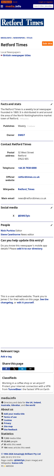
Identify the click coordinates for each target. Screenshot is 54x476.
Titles (29, 38)
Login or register (46, 2)
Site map (8, 426)
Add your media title (14, 413)
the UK (29, 402)
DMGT (21, 135)
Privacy (7, 423)
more (15, 2)
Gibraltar (15, 405)
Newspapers (19, 38)
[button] (6, 368)
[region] (27, 80)
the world (30, 405)
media (13, 6)
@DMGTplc (24, 215)
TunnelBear (14, 389)
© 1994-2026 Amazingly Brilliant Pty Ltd (21, 454)
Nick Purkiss (8, 230)
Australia (5, 405)
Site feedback (10, 429)
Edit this (47, 43)
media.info (6, 38)
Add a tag (6, 356)
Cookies (8, 420)
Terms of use (10, 417)
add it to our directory (29, 248)
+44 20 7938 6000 (27, 167)
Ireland (37, 402)
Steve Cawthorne (10, 234)
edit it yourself (25, 302)
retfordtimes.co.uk (29, 177)
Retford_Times (26, 189)
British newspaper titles (17, 55)
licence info (17, 463)
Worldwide (6, 2)
